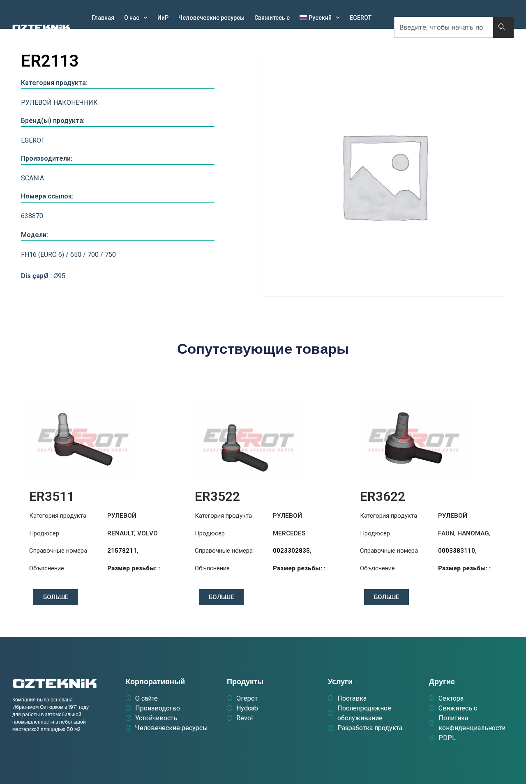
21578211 (122, 550)
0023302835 (291, 550)
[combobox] (443, 27)
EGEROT (360, 17)
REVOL (132, 36)
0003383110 (456, 550)
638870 (32, 216)
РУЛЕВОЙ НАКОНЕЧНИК (59, 102)
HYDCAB (103, 36)
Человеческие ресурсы (211, 17)
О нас (131, 17)
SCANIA (32, 178)
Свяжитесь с (272, 17)
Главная (103, 17)
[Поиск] (503, 27)
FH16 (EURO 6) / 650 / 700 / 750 (68, 254)
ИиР (162, 17)
